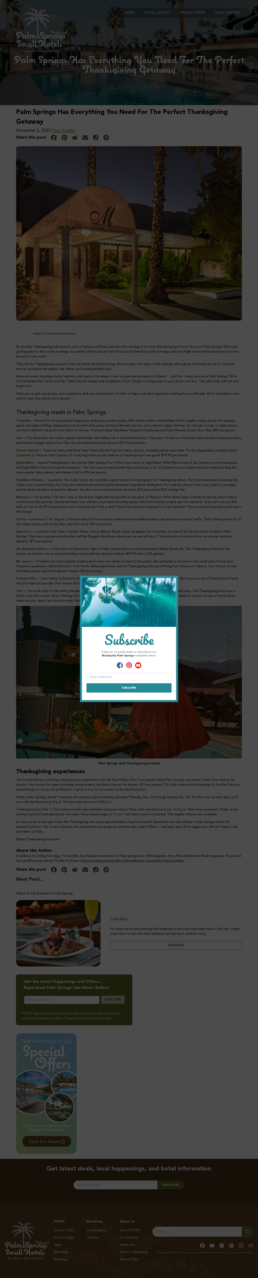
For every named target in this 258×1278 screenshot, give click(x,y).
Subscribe (129, 687)
